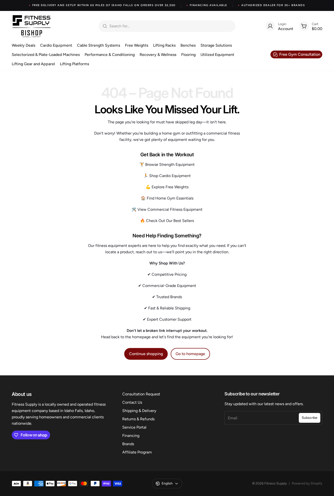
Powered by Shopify (307, 483)
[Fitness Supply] (31, 26)
